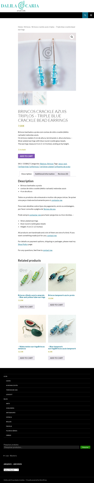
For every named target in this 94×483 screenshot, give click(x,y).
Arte (8, 403)
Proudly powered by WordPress (36, 480)
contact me (52, 235)
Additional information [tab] (45, 174)
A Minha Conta (12, 385)
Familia (9, 426)
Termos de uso (49, 209)
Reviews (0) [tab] (63, 174)
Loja (5, 376)
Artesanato (10, 412)
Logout (9, 394)
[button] (72, 37)
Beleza (8, 422)
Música (9, 417)
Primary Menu (91, 15)
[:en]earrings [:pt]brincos (28, 166)
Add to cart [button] (26, 306)
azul (65, 163)
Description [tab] (26, 174)
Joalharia (10, 408)
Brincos (27, 27)
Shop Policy (23, 244)
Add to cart (26, 156)
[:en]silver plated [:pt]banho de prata (55, 166)
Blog (6, 399)
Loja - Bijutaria (11, 456)
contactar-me (35, 215)
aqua (61, 163)
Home (20, 27)
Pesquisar (85, 447)
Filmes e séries (11, 431)
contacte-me (57, 200)
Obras (8, 435)
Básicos (43, 163)
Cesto (8, 381)
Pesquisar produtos (11, 445)
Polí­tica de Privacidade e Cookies (14, 480)
